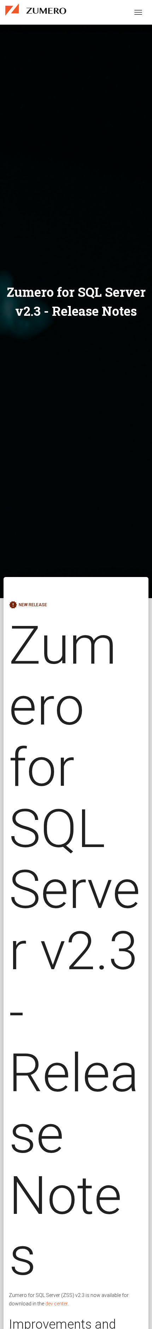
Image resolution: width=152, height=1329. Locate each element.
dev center (56, 1303)
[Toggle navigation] (138, 12)
